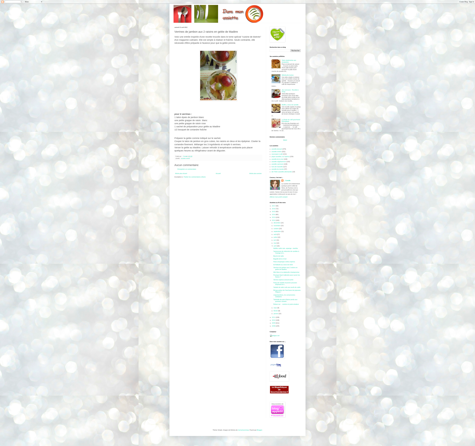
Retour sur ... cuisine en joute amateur (286, 304)
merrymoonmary (243, 430)
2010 (274, 320)
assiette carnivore (277, 164)
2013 (274, 217)
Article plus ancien (255, 173)
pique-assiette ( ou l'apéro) (280, 156)
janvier (276, 314)
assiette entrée (185, 158)
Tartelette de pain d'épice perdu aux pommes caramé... (285, 300)
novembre (277, 226)
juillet (276, 237)
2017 (274, 206)
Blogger (259, 430)
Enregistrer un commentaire (187, 169)
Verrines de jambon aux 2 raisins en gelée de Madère (285, 268)
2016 (274, 209)
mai (275, 243)
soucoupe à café (277, 154)
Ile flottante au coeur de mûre (283, 265)
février (276, 311)
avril (275, 246)
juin (275, 240)
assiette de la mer (277, 159)
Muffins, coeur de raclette (290, 105)
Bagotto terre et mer (280, 259)
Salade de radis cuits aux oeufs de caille (286, 287)
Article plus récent (181, 173)
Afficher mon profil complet (278, 197)
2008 (274, 326)
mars (275, 308)
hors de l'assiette (277, 167)
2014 (274, 214)
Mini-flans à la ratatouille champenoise (286, 272)
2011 (274, 317)
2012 (274, 220)
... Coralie (287, 180)
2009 (274, 323)
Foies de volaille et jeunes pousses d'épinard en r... (285, 283)
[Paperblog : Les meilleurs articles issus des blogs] (276, 366)
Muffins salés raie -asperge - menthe (285, 248)
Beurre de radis (278, 256)
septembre (277, 231)
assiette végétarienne (279, 162)
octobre (276, 228)
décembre (277, 223)
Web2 (285, 140)
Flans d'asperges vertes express (284, 262)
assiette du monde (278, 169)
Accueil (218, 173)
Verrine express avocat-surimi (283, 280)
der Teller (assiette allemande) (282, 172)
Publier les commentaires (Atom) (195, 177)
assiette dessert (277, 149)
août (275, 234)
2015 (274, 211)
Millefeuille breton (288, 75)
